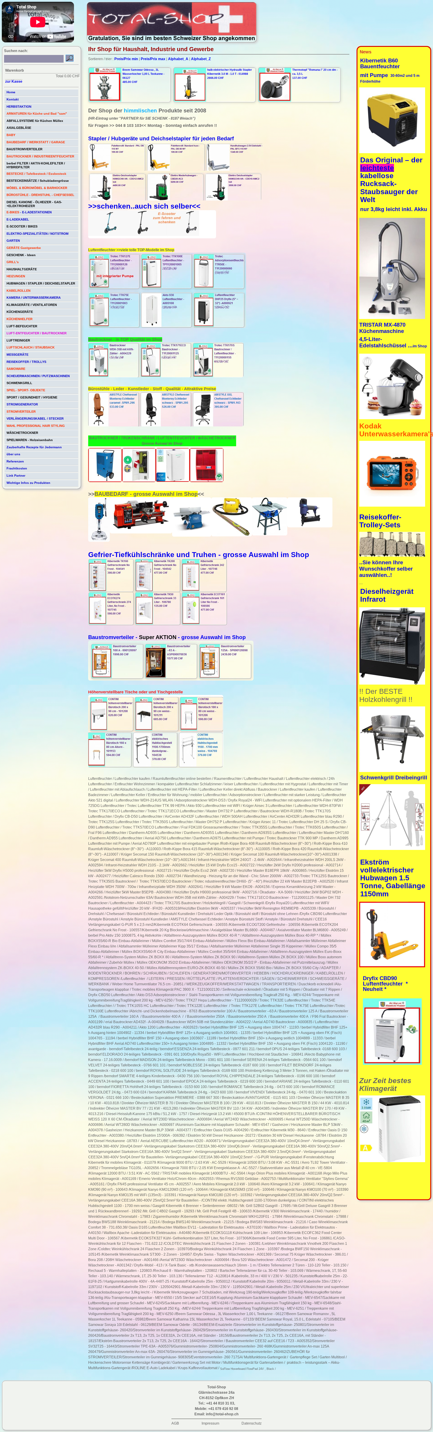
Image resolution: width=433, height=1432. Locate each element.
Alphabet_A (178, 59)
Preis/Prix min (126, 59)
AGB (175, 1423)
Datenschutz (252, 1423)
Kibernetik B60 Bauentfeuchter (380, 63)
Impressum (210, 1423)
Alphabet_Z (201, 59)
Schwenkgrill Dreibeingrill (393, 777)
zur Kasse (13, 81)
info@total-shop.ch (222, 1414)
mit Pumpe (374, 75)
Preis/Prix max (153, 59)
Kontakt (13, 99)
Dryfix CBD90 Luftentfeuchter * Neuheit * (385, 983)
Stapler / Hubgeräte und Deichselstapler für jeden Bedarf (161, 138)
